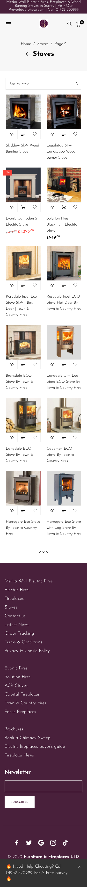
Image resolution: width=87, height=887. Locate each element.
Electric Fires (17, 590)
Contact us (15, 616)
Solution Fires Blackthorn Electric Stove (62, 225)
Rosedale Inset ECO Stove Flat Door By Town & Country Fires (64, 303)
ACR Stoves (16, 685)
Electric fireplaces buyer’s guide (35, 746)
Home (26, 44)
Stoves (42, 44)
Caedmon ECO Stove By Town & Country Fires (60, 455)
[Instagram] (53, 843)
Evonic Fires (16, 668)
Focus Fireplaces (20, 712)
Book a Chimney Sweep (28, 738)
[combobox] (43, 84)
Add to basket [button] (23, 207)
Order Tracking (19, 633)
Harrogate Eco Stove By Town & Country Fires (23, 528)
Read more (23, 134)
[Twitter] (29, 843)
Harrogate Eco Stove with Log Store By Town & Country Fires (64, 528)
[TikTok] (65, 843)
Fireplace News (19, 755)
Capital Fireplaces (22, 694)
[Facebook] (17, 843)
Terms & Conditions (23, 642)
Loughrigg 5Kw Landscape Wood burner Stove (61, 152)
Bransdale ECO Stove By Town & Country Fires (19, 382)
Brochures (14, 729)
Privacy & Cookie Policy (27, 651)
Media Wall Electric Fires (29, 581)
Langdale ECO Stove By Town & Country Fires (19, 455)
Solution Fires (17, 677)
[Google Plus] (41, 843)
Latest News (17, 625)
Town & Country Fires (25, 703)
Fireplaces (14, 598)
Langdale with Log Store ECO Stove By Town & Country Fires (64, 382)
